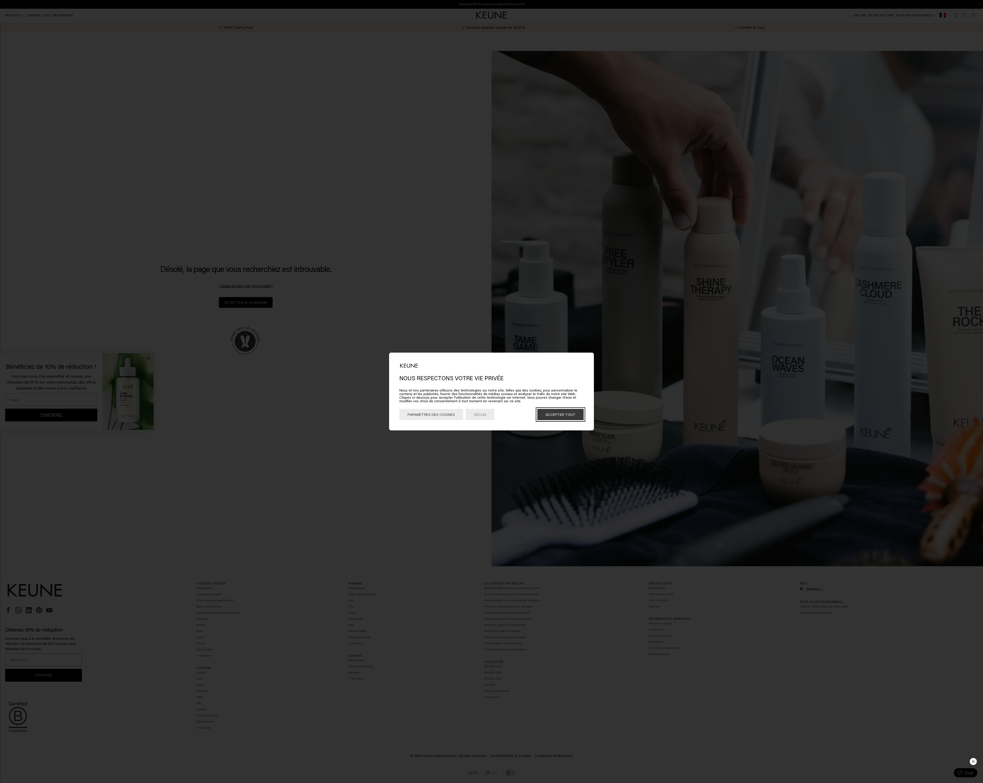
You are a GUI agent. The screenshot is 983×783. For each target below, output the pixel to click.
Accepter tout (560, 414)
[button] (973, 761)
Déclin (480, 414)
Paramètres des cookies (431, 414)
